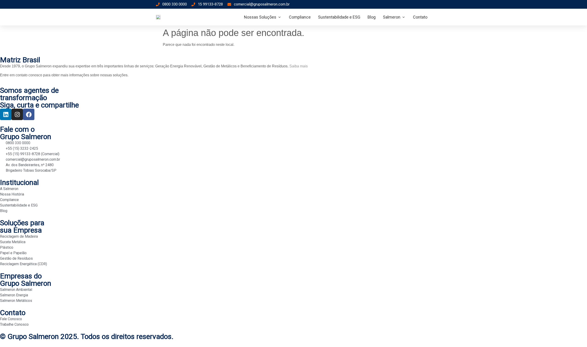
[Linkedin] (5, 114)
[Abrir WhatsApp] (575, 335)
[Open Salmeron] (403, 17)
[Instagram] (17, 114)
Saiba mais (298, 66)
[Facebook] (28, 114)
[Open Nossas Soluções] (279, 17)
